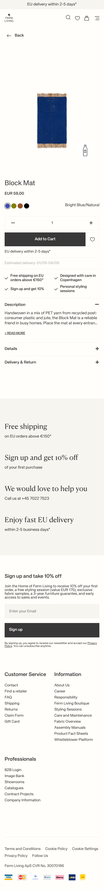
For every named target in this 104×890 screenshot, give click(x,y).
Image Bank (14, 776)
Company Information (22, 800)
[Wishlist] (77, 18)
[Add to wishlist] (92, 239)
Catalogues (14, 788)
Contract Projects (19, 794)
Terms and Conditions (23, 849)
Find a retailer (16, 691)
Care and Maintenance (73, 715)
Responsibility (65, 697)
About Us (62, 685)
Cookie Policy (56, 849)
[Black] (27, 206)
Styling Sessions (68, 709)
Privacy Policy (16, 856)
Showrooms (15, 782)
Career (60, 691)
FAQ (8, 697)
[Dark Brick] (20, 206)
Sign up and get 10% (27, 289)
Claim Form (14, 715)
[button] (14, 36)
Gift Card (12, 722)
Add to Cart (45, 239)
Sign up (16, 630)
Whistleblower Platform (73, 740)
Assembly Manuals (70, 728)
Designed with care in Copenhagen (78, 278)
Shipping (12, 703)
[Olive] (14, 206)
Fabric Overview (67, 722)
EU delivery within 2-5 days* (28, 251)
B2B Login (13, 770)
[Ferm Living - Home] (9, 17)
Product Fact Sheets (71, 734)
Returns (11, 709)
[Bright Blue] (7, 206)
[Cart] (86, 18)
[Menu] (95, 18)
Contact (11, 685)
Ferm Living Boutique (71, 703)
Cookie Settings (85, 849)
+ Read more (15, 333)
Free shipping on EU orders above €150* (27, 278)
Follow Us (40, 856)
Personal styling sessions (73, 289)
